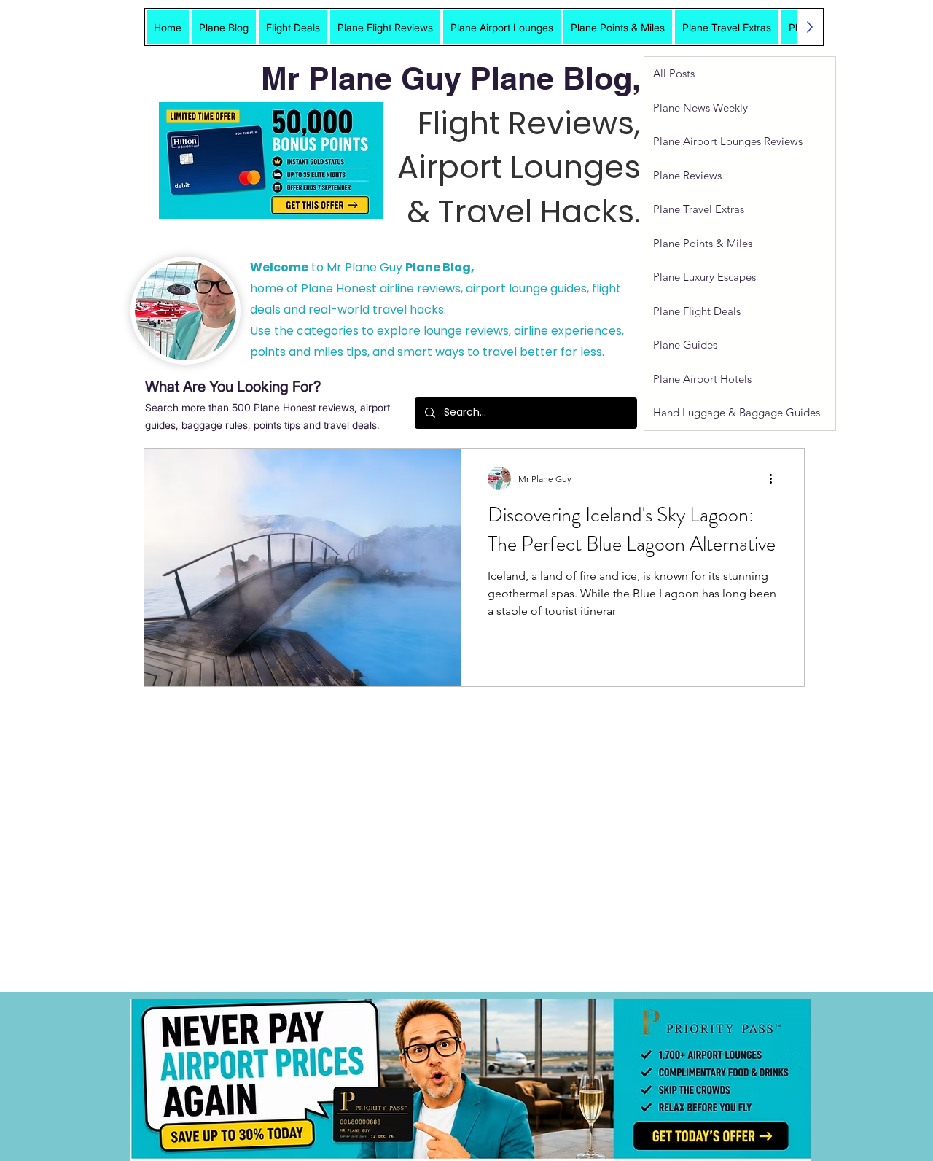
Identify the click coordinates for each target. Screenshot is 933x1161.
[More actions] (775, 478)
